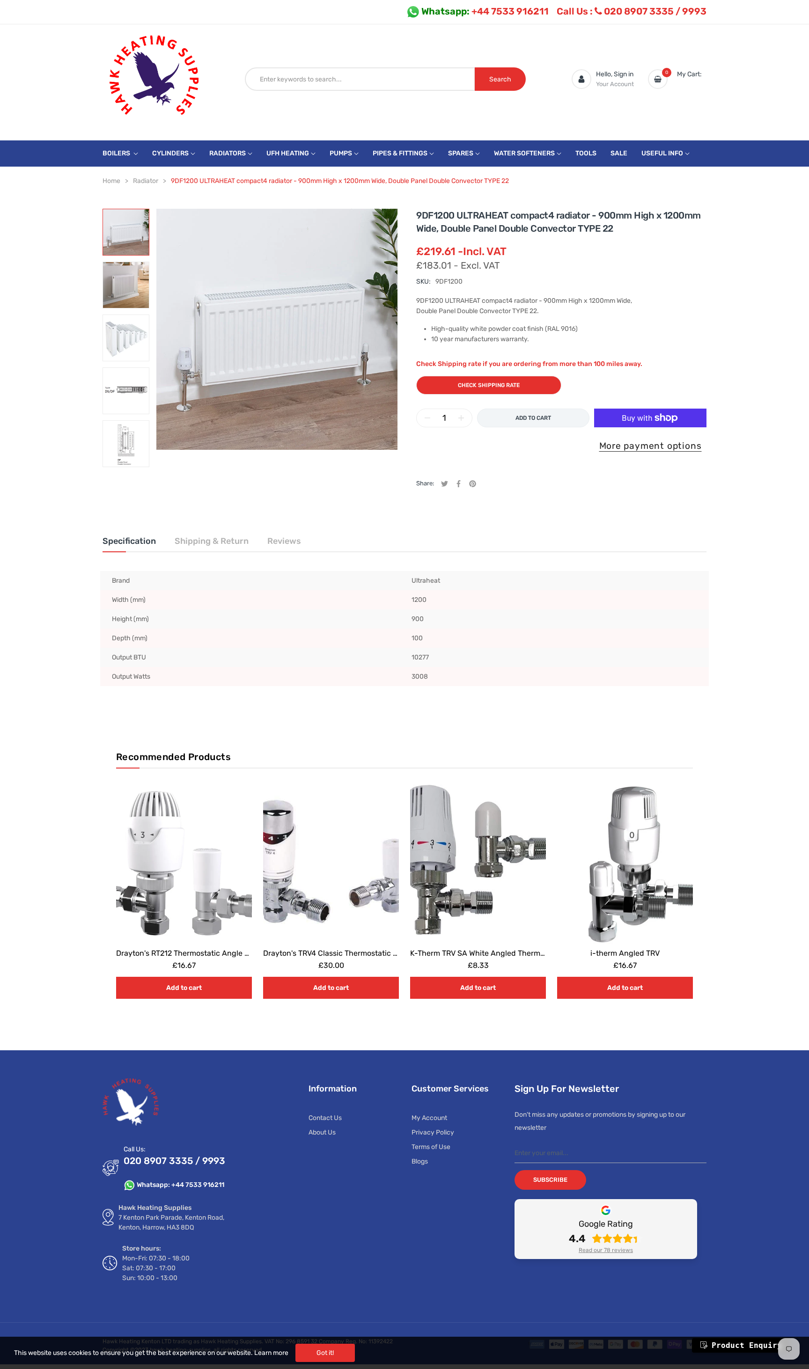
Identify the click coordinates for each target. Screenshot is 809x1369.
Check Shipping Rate (489, 385)
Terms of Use (431, 1147)
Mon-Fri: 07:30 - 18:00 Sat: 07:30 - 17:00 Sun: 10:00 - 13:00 (156, 1268)
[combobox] (360, 79)
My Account (429, 1118)
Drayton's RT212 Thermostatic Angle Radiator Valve (205, 953)
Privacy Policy (433, 1132)
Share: (425, 483)
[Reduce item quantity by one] (427, 418)
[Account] (581, 79)
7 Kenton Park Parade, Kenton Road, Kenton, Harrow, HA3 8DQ (171, 1222)
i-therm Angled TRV (625, 953)
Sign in (623, 74)
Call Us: (135, 1149)
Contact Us (325, 1118)
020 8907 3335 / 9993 (631, 11)
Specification (129, 541)
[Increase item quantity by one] (461, 418)
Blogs (420, 1161)
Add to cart (184, 988)
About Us (322, 1132)
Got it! (325, 1353)
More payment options (650, 445)
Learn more (271, 1353)
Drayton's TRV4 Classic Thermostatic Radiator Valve (353, 953)
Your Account (615, 84)
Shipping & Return (212, 541)
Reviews (284, 541)
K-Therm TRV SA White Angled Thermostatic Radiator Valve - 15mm (527, 953)
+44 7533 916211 (485, 11)
